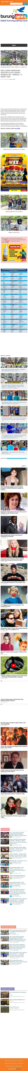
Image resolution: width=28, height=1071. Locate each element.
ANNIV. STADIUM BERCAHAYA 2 (17, 999)
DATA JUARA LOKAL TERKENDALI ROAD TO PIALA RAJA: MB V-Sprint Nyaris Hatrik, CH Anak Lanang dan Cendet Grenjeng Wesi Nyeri (17, 946)
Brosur (15, 1060)
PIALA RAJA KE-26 (14, 1007)
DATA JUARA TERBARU (8, 927)
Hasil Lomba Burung (9, 1060)
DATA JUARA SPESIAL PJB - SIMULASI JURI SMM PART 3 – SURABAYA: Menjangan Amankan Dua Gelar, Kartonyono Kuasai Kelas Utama (14, 436)
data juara (9, 458)
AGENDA (7, 1)
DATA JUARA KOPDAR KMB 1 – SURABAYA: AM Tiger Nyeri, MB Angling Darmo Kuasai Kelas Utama (18, 962)
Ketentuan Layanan (10, 1066)
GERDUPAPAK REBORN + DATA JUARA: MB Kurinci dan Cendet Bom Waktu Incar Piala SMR (14, 403)
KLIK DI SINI (17, 128)
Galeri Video (20, 1060)
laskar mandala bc (23, 458)
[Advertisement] (14, 33)
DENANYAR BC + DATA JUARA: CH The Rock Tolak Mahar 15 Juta (18, 861)
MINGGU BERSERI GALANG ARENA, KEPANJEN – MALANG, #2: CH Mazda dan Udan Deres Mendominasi (18, 849)
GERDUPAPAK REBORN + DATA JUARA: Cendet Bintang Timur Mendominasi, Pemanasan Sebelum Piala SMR (14, 418)
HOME (2, 1)
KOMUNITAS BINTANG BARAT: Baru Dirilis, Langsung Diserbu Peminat (17, 876)
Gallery (16, 1066)
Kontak (20, 1066)
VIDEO (11, 1)
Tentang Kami (20, 1063)
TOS (16, 1063)
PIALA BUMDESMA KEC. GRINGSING (18, 992)
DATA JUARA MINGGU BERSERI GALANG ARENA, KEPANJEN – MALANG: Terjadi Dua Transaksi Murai (18, 834)
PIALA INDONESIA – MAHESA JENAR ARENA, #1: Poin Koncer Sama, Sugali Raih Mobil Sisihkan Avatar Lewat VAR (18, 855)
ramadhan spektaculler (15, 458)
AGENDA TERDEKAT (7, 989)
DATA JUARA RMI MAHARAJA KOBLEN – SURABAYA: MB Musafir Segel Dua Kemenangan (13, 370)
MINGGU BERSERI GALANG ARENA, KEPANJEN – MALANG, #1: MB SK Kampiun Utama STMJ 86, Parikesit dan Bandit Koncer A (18, 841)
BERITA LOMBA (12, 79)
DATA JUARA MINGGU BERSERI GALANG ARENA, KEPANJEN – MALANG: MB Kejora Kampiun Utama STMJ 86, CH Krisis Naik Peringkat (13, 386)
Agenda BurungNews (9, 1063)
